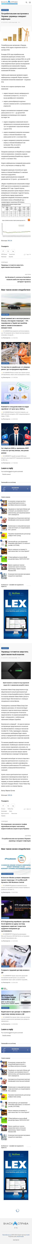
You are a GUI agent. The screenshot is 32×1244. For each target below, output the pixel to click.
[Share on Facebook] (3, 806)
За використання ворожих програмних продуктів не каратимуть (19, 575)
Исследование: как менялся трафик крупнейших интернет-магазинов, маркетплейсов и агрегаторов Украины (15, 826)
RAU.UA (10, 240)
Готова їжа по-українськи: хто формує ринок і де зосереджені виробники (15, 368)
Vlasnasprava (6, 338)
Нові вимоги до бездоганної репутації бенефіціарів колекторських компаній (19, 519)
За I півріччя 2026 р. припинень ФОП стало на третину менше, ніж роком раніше (15, 450)
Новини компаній (7, 873)
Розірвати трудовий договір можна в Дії (15, 971)
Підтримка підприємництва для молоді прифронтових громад (19, 534)
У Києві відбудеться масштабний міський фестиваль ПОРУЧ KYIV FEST (18, 558)
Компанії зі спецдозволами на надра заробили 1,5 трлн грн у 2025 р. (15, 408)
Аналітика (5, 10)
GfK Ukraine (4, 254)
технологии (14, 813)
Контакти (16, 1240)
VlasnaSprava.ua (6, 1235)
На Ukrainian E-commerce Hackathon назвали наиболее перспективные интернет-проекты (18, 279)
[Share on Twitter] (8, 806)
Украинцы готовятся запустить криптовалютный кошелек (12, 266)
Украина (11, 256)
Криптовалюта (5, 813)
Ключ (10, 811)
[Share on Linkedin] (13, 806)
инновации (4, 811)
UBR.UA (10, 795)
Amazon (3, 808)
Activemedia (20, 1236)
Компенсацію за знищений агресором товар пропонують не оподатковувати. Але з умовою (19, 527)
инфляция (3, 256)
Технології (5, 648)
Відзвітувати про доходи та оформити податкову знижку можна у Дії (15, 1013)
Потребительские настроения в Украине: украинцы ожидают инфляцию (16, 840)
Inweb (27, 1235)
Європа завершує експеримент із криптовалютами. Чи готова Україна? (18, 550)
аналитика (12, 254)
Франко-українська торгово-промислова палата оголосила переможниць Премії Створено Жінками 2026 (17, 567)
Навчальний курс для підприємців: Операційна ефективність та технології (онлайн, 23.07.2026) (19, 543)
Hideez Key (10, 808)
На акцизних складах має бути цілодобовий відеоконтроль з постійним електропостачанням (17, 503)
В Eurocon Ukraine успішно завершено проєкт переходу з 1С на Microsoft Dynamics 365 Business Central (15, 880)
